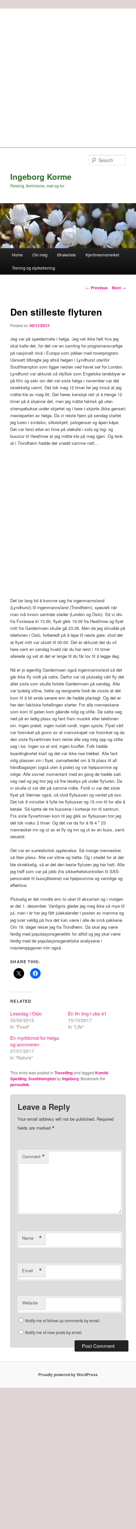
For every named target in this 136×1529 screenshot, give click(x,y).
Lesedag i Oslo (26, 1013)
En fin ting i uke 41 (87, 1013)
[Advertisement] (68, 76)
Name (32, 1238)
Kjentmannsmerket (102, 254)
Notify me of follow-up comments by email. (62, 1320)
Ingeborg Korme (40, 176)
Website (30, 1303)
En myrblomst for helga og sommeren (34, 1041)
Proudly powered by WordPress (68, 1374)
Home (17, 254)
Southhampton (42, 1079)
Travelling (63, 1073)
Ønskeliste (66, 254)
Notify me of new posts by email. (54, 1332)
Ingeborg (70, 1079)
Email (32, 1270)
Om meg (40, 254)
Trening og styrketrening (33, 268)
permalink (19, 1084)
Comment (33, 1156)
